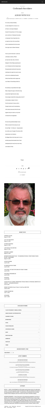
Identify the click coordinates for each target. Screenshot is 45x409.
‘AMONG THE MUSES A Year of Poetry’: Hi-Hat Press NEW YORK (16, 287)
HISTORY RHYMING (8, 261)
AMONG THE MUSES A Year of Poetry (29, 397)
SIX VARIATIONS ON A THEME (10, 265)
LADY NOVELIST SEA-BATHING (10, 247)
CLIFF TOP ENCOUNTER (9, 239)
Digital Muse (6, 406)
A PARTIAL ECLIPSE (8, 235)
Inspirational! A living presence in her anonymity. (22, 372)
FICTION (6, 322)
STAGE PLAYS (7, 341)
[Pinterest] (21, 169)
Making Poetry (14, 406)
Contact (14, 407)
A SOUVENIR (6, 295)
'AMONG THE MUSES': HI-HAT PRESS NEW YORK (13, 313)
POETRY (6, 332)
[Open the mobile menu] (42, 2)
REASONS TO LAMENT (8, 252)
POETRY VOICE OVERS (8, 335)
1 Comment (25, 18)
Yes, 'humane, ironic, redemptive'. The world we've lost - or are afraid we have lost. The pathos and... (22, 367)
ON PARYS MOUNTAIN (8, 243)
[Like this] (28, 168)
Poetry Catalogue (9, 407)
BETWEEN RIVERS (8, 319)
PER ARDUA (6, 277)
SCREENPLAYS (7, 338)
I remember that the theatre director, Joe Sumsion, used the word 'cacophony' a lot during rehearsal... (22, 377)
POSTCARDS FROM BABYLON (10, 273)
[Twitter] (19, 169)
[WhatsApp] (23, 169)
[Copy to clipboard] (26, 169)
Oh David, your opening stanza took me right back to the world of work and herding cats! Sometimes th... (22, 362)
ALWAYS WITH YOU (22, 15)
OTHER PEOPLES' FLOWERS (9, 329)
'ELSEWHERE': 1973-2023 (9, 316)
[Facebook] (16, 169)
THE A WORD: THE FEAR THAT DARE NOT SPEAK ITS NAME (15, 269)
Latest (10, 406)
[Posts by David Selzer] (7, 18)
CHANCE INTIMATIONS (8, 291)
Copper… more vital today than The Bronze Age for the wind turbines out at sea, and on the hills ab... (22, 382)
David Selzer (4, 2)
